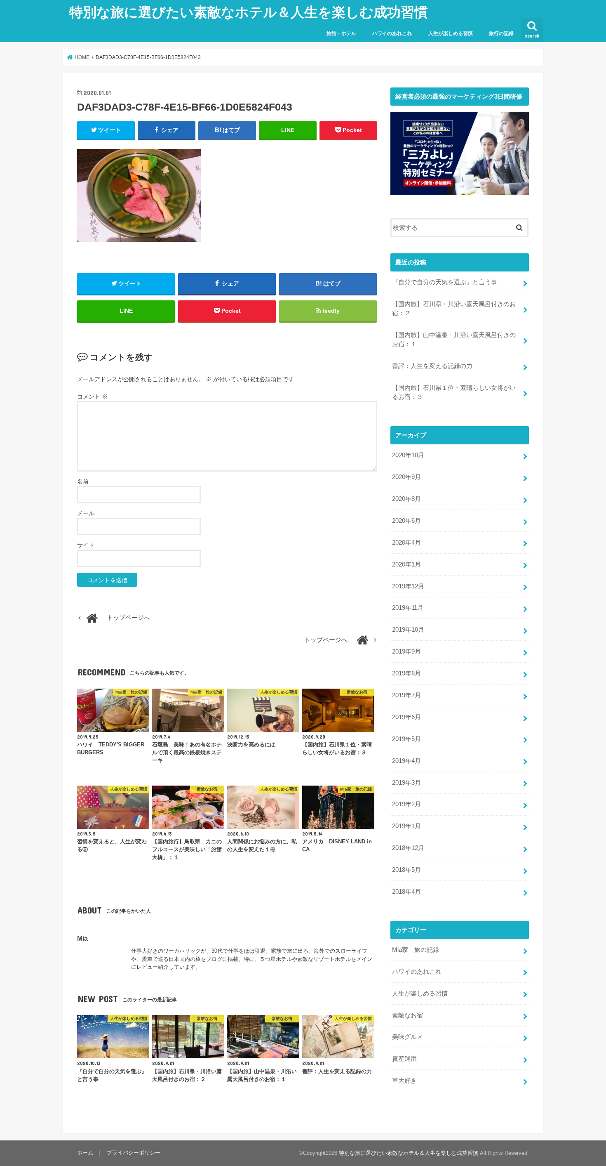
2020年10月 (408, 455)
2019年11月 (407, 607)
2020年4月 (406, 542)
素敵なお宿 (407, 1015)
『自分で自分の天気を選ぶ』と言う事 (444, 282)
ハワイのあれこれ (392, 33)
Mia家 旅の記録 (415, 949)
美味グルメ (407, 1037)
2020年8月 (406, 499)
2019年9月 (406, 651)
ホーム (85, 1152)
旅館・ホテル (341, 33)
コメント (92, 396)
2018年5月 (406, 869)
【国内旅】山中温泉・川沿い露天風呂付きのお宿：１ (454, 339)
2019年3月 (406, 782)
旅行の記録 (501, 33)
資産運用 (404, 1058)
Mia (82, 938)
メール (85, 513)
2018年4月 (406, 891)
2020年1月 (406, 564)
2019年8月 (406, 673)
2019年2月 (406, 804)
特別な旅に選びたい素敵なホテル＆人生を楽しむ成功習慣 (248, 12)
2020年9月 (406, 477)
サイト (85, 545)
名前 (83, 481)
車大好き (404, 1080)
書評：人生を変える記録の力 (432, 366)
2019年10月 (408, 629)
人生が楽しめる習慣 (450, 33)
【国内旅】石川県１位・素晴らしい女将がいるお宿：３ (454, 392)
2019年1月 (406, 826)
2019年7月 (406, 695)
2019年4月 (406, 761)
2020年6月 (406, 520)
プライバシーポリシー (133, 1152)
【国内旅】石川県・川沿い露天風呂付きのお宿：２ (454, 308)
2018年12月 (408, 848)
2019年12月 (408, 586)
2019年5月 (406, 739)
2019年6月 (406, 717)
